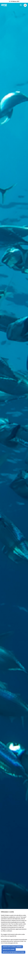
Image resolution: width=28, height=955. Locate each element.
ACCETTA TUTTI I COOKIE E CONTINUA (12, 946)
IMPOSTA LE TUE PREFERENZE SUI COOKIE (13, 952)
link (15, 936)
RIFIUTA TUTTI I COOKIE (8, 949)
